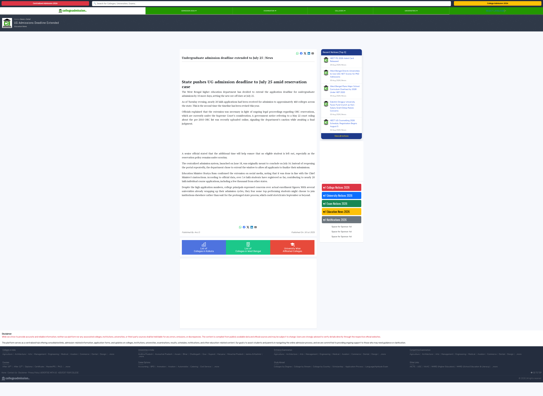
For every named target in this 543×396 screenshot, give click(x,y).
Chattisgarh (195, 354)
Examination (269, 11)
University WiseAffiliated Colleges (292, 250)
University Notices (339, 195)
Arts (30, 354)
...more (111, 354)
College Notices (338, 187)
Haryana (221, 354)
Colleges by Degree (283, 366)
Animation (161, 366)
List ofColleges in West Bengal (248, 250)
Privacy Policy (33, 372)
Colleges (339, 11)
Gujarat (211, 354)
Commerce (84, 354)
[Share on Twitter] (305, 53)
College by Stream (302, 366)
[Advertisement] (271, 40)
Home (16, 19)
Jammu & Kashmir (253, 354)
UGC (419, 366)
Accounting (143, 366)
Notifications (336, 220)
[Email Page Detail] (312, 53)
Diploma (28, 366)
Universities (410, 11)
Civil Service (205, 366)
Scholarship (337, 366)
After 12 (18, 366)
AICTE (412, 366)
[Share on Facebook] (301, 53)
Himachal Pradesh (235, 354)
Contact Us (12, 372)
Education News (338, 211)
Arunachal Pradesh (163, 354)
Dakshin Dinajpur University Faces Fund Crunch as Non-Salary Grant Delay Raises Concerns (342, 108)
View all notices (341, 136)
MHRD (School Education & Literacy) (473, 366)
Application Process (354, 366)
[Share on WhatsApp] (297, 53)
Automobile (183, 366)
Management (40, 354)
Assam (177, 354)
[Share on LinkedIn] (309, 53)
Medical (64, 354)
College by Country (321, 366)
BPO (153, 366)
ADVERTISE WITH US (49, 372)
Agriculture (7, 354)
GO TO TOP (537, 372)
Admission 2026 (188, 11)
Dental (95, 354)
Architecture (20, 354)
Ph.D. (60, 366)
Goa (204, 354)
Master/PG (51, 366)
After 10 (6, 366)
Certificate (39, 366)
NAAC (426, 366)
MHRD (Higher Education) (443, 366)
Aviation (74, 354)
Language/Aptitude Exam (376, 366)
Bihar (185, 354)
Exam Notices (336, 203)
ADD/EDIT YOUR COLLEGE (68, 372)
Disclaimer (22, 372)
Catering (194, 366)
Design (103, 354)
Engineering (53, 354)
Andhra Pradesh (145, 354)
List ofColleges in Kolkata (204, 250)
